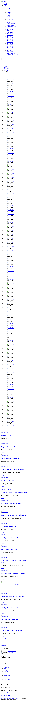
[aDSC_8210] (10, 197)
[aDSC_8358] (10, 153)
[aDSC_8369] (10, 144)
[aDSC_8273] (10, 169)
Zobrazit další (4, 639)
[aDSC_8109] (10, 246)
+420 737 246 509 (5, 695)
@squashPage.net (11, 651)
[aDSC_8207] (10, 201)
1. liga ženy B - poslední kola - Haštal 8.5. (14, 469)
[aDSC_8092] (10, 258)
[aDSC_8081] (10, 267)
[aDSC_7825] (10, 405)
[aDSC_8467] (10, 83)
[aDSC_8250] (10, 181)
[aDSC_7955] (10, 340)
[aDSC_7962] (10, 336)
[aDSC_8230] (10, 193)
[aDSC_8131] (10, 238)
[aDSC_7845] (10, 385)
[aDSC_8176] (10, 218)
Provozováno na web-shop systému (9, 698)
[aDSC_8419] (10, 112)
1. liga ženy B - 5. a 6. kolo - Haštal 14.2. (13, 515)
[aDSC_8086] (10, 262)
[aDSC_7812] (10, 417)
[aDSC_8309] (10, 157)
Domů (5, 66)
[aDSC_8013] (10, 291)
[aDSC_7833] (10, 393)
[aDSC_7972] (10, 324)
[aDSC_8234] (10, 189)
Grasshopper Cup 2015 (8, 481)
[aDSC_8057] (10, 275)
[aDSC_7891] (10, 360)
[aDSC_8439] (10, 104)
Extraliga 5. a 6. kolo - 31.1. (9, 538)
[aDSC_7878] (10, 368)
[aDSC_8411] (10, 116)
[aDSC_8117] (10, 242)
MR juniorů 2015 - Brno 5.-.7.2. (11, 526)
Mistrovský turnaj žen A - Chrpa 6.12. (13, 585)
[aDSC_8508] (10, 79)
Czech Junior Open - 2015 (9, 549)
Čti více (2, 441)
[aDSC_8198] (10, 206)
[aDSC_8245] (10, 185)
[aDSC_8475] (10, 88)
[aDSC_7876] (10, 372)
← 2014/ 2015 (4, 77)
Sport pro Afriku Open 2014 (10, 619)
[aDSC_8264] (10, 173)
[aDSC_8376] (10, 132)
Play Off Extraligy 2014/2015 (10, 458)
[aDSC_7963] (10, 332)
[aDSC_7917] (10, 352)
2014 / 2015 (7, 69)
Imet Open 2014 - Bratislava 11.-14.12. (13, 573)
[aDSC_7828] (10, 401)
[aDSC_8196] (10, 210)
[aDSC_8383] (10, 140)
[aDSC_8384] (10, 128)
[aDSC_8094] (10, 254)
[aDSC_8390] (10, 124)
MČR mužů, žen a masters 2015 (11, 503)
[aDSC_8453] (10, 96)
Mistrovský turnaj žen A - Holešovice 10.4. (14, 492)
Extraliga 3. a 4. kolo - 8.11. (9, 608)
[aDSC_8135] (10, 234)
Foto (5, 67)
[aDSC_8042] (10, 283)
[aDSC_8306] (10, 161)
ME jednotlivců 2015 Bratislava (11, 447)
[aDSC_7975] (10, 315)
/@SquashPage (10, 653)
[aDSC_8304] (10, 165)
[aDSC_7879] (10, 364)
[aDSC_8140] (10, 230)
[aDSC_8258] (10, 177)
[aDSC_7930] (10, 348)
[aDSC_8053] (10, 271)
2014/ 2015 (7, 70)
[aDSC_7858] (10, 380)
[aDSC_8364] (10, 149)
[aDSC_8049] (10, 279)
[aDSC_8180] (10, 214)
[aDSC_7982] (10, 307)
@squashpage (10, 652)
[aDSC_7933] (10, 344)
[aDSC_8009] (10, 425)
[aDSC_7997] (10, 303)
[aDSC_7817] (10, 413)
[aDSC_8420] (10, 108)
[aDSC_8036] (10, 287)
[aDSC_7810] (10, 421)
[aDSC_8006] (10, 299)
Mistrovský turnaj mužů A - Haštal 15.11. (14, 596)
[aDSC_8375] (10, 136)
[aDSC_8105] (10, 250)
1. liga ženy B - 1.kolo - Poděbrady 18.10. (14, 630)
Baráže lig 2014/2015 (7, 435)
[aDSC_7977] (10, 311)
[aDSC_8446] (10, 100)
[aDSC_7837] (10, 389)
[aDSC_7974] (10, 319)
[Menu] (1, 59)
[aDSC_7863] (10, 376)
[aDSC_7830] (10, 397)
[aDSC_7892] (10, 356)
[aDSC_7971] (10, 328)
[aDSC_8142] (10, 226)
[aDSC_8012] (10, 295)
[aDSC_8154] (10, 222)
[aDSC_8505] (10, 92)
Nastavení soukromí (11, 699)
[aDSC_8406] (10, 120)
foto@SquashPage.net (6, 693)
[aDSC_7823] (10, 409)
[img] (3, 1)
